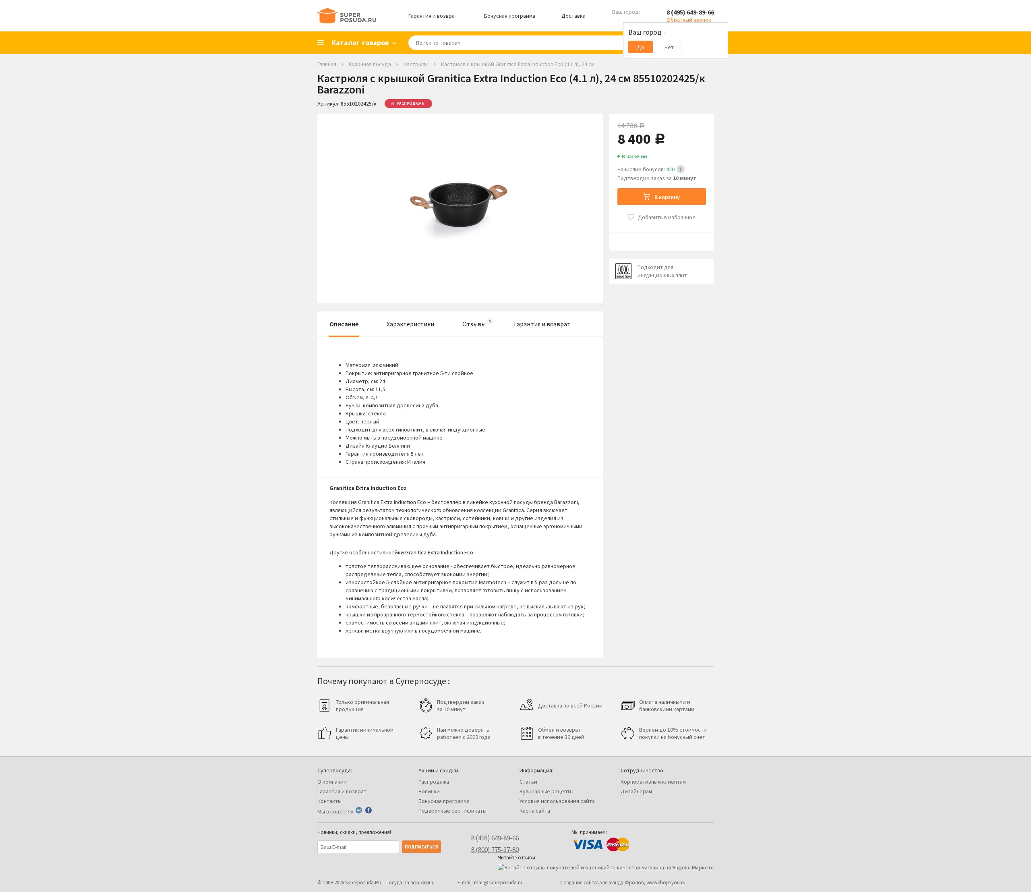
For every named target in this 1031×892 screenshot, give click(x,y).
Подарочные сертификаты (452, 810)
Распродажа (433, 781)
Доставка (573, 15)
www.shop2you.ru (665, 882)
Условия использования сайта (557, 801)
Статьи (528, 781)
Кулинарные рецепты (546, 791)
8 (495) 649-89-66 (690, 12)
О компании (332, 781)
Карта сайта (535, 810)
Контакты (329, 801)
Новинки (429, 791)
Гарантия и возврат (433, 15)
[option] (460, 202)
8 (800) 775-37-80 (495, 849)
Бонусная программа (509, 15)
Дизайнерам (636, 791)
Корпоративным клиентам (653, 781)
